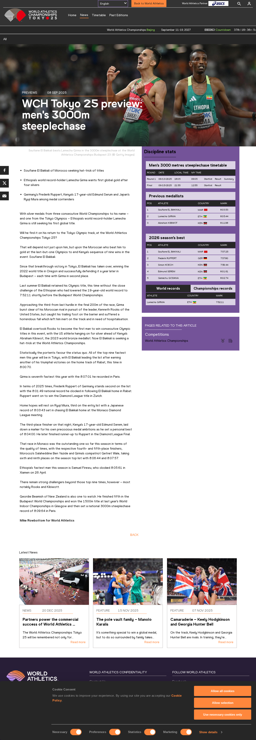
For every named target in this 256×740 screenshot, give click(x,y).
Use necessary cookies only (222, 714)
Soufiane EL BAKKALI (169, 209)
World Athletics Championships (166, 341)
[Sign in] (249, 3)
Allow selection (222, 702)
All (5, 39)
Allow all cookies (222, 691)
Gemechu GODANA (168, 278)
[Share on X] (4, 183)
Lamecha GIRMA (167, 216)
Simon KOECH (165, 264)
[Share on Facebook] (4, 170)
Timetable (99, 15)
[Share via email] (4, 196)
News (84, 15)
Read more (78, 642)
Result (218, 179)
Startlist (208, 179)
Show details (208, 732)
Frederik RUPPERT (167, 258)
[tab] (168, 288)
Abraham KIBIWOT (167, 223)
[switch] (115, 732)
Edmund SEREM (166, 271)
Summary (229, 179)
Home (72, 15)
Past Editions (118, 15)
